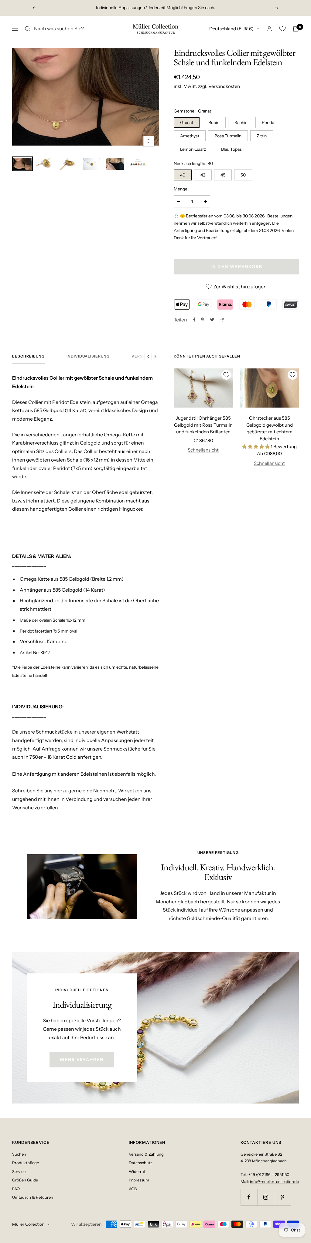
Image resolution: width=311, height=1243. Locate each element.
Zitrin (262, 136)
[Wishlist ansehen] (282, 28)
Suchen (19, 1154)
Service (19, 1171)
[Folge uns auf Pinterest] (282, 1197)
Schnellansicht (203, 450)
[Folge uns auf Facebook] (249, 1197)
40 (182, 175)
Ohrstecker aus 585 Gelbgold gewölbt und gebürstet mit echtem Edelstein (269, 428)
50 (243, 175)
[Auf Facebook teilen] (194, 319)
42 (202, 175)
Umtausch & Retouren (32, 1197)
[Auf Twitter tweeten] (212, 319)
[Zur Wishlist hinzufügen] (226, 375)
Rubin (213, 122)
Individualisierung (88, 356)
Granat (186, 122)
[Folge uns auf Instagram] (265, 1197)
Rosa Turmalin (227, 136)
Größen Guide (25, 1179)
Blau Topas (231, 149)
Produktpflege (25, 1162)
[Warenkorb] (296, 29)
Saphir (240, 122)
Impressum (139, 1179)
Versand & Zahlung (146, 1154)
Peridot (269, 122)
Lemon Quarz (193, 149)
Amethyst (189, 136)
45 (222, 175)
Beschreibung (28, 356)
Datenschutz (140, 1162)
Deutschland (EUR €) (231, 29)
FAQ (16, 1188)
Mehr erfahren (82, 1059)
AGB (133, 1188)
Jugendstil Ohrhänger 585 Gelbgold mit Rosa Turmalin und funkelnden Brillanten (203, 425)
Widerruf (137, 1171)
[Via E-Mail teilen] (222, 320)
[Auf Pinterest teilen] (202, 319)
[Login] (269, 28)
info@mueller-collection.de (274, 1181)
